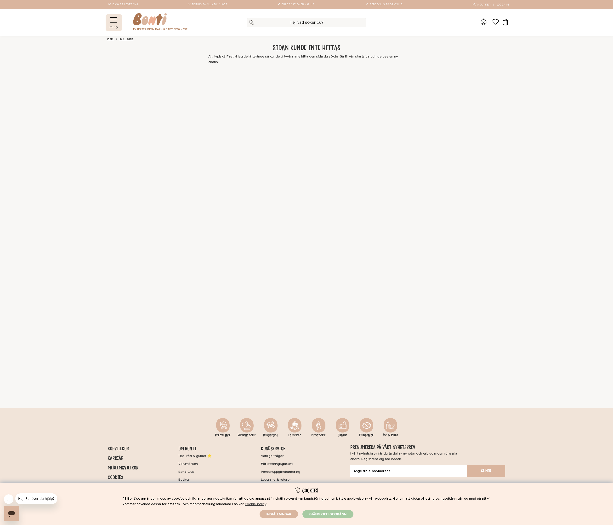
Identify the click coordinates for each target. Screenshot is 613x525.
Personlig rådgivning (386, 4)
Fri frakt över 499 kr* (298, 4)
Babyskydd (270, 435)
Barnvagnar (223, 435)
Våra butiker (481, 4)
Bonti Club (186, 472)
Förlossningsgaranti (277, 464)
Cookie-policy (255, 504)
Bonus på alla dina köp (209, 4)
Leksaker (294, 435)
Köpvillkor (118, 448)
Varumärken (188, 464)
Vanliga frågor (272, 456)
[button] (504, 22)
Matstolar (318, 435)
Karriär (115, 458)
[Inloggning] (483, 22)
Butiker (184, 480)
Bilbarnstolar (247, 435)
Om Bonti (187, 448)
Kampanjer (366, 435)
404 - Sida (126, 39)
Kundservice (273, 448)
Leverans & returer (276, 480)
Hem (110, 39)
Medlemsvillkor (123, 468)
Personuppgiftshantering (280, 472)
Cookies (115, 477)
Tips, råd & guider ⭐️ (194, 456)
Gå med (486, 471)
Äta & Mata (390, 435)
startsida (362, 56)
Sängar (342, 435)
